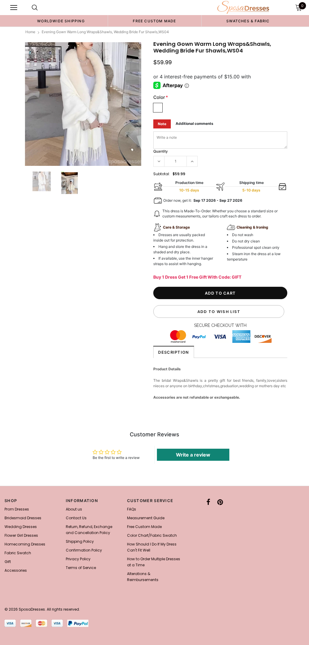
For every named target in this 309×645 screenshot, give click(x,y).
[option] (61, 21)
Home (30, 32)
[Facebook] (208, 502)
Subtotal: (161, 173)
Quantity (160, 151)
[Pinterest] (220, 502)
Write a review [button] (193, 455)
